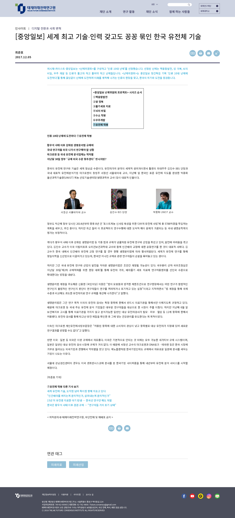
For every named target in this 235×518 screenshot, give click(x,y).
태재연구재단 (206, 5)
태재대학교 (205, 11)
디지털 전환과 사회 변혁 (46, 28)
